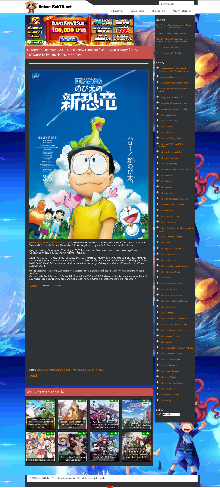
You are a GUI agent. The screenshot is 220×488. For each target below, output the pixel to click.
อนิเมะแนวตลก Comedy (170, 336)
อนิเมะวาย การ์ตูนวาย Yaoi (171, 237)
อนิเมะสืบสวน (166, 243)
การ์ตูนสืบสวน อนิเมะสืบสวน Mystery (175, 83)
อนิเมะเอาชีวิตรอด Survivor (171, 295)
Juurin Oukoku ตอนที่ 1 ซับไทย (168, 47)
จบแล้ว (33, 375)
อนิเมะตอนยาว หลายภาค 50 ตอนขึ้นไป (176, 170)
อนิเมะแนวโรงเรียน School (171, 365)
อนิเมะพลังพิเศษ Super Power (172, 205)
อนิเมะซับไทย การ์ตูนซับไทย (171, 152)
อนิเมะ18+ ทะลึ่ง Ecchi (169, 121)
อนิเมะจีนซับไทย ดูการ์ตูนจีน (172, 138)
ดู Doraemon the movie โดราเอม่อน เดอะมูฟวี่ (50, 242)
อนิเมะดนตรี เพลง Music (170, 158)
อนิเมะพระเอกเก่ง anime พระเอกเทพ (174, 199)
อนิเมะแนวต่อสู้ (166, 342)
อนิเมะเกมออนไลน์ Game (170, 272)
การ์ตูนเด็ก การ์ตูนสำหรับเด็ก (172, 97)
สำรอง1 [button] (46, 286)
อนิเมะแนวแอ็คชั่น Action (170, 360)
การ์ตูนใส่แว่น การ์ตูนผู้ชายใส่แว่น (174, 109)
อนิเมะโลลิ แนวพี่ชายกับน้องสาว (173, 383)
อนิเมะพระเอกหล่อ (168, 193)
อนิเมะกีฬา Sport (167, 132)
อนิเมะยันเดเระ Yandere (170, 216)
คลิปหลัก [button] (33, 286)
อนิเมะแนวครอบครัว (168, 313)
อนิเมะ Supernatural (169, 115)
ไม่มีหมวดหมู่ (166, 401)
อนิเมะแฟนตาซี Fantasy (170, 371)
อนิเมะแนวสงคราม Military (171, 354)
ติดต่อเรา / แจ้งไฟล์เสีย (182, 11)
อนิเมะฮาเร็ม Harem (168, 260)
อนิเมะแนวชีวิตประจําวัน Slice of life (175, 319)
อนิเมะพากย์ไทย (137, 11)
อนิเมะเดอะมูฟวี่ (158, 11)
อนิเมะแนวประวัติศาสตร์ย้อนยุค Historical (177, 348)
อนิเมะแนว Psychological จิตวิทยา (174, 301)
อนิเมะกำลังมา (166, 127)
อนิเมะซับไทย (117, 11)
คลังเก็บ (159, 414)
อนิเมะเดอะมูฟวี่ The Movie (171, 284)
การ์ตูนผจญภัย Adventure (171, 77)
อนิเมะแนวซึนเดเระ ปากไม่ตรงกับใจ (175, 330)
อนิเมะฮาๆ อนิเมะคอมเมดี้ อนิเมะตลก (175, 266)
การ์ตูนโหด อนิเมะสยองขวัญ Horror (174, 103)
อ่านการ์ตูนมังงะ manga (170, 395)
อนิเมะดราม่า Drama (169, 164)
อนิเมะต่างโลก (166, 176)
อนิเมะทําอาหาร (167, 181)
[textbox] (176, 4)
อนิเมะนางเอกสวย (168, 187)
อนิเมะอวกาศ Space (169, 254)
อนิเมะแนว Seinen (168, 307)
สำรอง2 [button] (57, 286)
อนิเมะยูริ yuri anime (168, 222)
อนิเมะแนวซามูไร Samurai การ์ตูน (174, 325)
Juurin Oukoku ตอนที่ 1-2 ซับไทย (169, 53)
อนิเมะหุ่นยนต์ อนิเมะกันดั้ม (171, 249)
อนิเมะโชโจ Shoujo (168, 377)
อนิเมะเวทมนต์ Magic (169, 289)
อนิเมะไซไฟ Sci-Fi (168, 389)
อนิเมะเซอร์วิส (166, 278)
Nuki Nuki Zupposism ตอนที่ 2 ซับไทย (171, 34)
